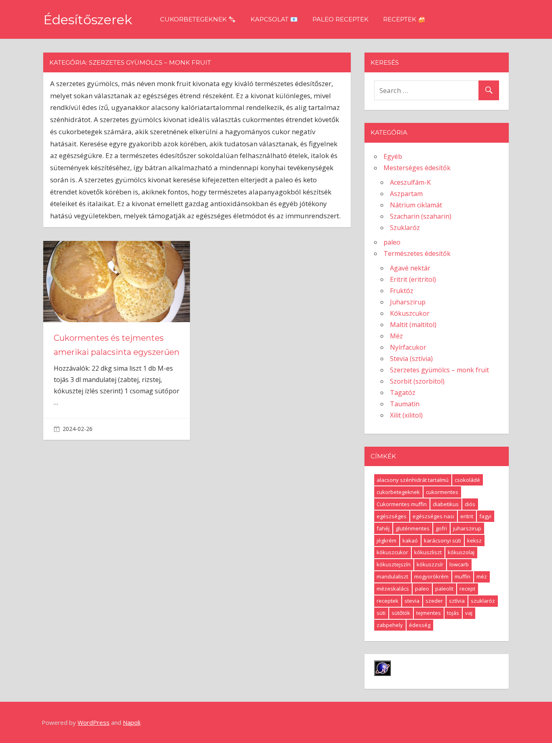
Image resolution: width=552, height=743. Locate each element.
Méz (396, 335)
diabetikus (446, 504)
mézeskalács (393, 588)
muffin (462, 576)
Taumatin (404, 403)
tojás (453, 612)
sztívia (457, 600)
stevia (412, 600)
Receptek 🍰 (404, 19)
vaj (468, 612)
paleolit (444, 588)
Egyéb (392, 156)
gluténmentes (413, 528)
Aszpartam (406, 193)
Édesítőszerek (87, 19)
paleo (391, 242)
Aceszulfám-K (410, 182)
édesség (419, 625)
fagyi (485, 516)
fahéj (383, 528)
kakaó (410, 540)
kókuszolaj (461, 552)
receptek (387, 600)
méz (481, 576)
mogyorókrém (431, 576)
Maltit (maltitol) (413, 324)
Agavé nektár (410, 268)
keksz (474, 540)
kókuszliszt (428, 552)
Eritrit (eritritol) (413, 279)
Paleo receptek (340, 19)
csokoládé (467, 479)
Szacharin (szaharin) (420, 216)
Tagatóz (402, 392)
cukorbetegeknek (398, 492)
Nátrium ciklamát (416, 205)
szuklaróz (483, 600)
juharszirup (467, 528)
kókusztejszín (394, 564)
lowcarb (459, 564)
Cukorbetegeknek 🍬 (198, 19)
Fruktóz (401, 290)
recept (467, 588)
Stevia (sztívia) (411, 358)
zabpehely (390, 625)
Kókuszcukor (410, 313)
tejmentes (428, 612)
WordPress (94, 722)
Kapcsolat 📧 (274, 19)
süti (381, 612)
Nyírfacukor (408, 347)
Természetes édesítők (417, 253)
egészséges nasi (433, 516)
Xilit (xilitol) (406, 415)
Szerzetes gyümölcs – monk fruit (439, 369)
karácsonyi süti (442, 540)
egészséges (392, 516)
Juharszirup (408, 302)
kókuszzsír (430, 564)
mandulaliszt (392, 576)
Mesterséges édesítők (417, 167)
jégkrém (386, 540)
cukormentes (442, 492)
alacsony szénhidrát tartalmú (413, 479)
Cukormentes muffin (402, 504)
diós (470, 504)
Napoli (131, 722)
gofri (441, 528)
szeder (434, 600)
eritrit (466, 516)
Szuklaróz (405, 227)
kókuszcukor (392, 552)
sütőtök (401, 612)
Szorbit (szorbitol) (417, 381)
